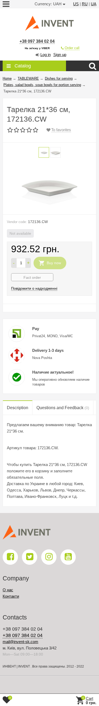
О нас (8, 590)
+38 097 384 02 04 (37, 41)
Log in (45, 54)
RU (85, 4)
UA (93, 4)
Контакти (11, 596)
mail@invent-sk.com (20, 641)
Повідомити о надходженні (34, 288)
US (76, 4)
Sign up (59, 54)
